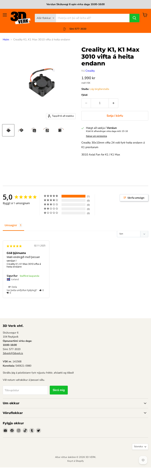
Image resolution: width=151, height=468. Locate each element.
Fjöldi (84, 95)
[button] (41, 290)
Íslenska (138, 446)
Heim (6, 39)
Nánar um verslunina (96, 136)
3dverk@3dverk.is (13, 353)
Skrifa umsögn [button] (135, 197)
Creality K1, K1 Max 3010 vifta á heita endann (24, 265)
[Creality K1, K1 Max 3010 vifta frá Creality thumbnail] (8, 130)
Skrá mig (59, 390)
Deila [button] (14, 286)
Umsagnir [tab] (11, 225)
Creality (90, 71)
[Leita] (134, 18)
